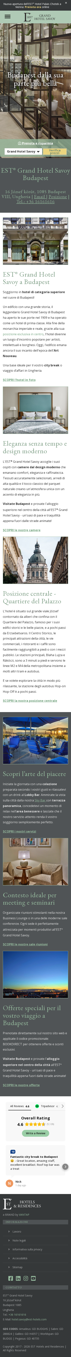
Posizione (58, 196)
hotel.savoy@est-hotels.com (29, 1319)
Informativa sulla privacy (27, 1249)
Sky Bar (40, 800)
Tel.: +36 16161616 (35, 201)
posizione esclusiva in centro (23, 334)
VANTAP (24, 1214)
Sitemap (17, 1267)
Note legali (19, 1240)
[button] (6, 1167)
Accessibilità (19, 1258)
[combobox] (23, 151)
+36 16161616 (17, 1314)
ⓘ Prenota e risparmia (35, 143)
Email (40, 196)
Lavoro (16, 1231)
